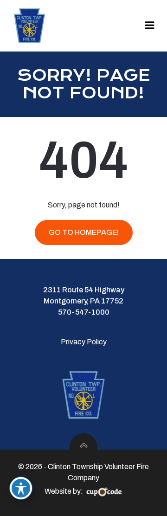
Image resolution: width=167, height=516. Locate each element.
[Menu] (150, 25)
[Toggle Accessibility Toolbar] (21, 488)
